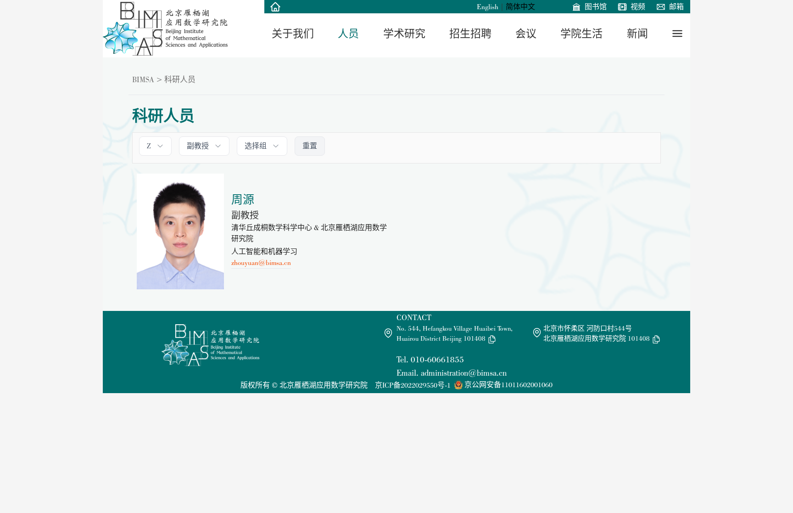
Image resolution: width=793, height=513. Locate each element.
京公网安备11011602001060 (508, 384)
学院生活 (581, 33)
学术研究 (404, 33)
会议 (525, 33)
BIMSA (143, 79)
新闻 (637, 33)
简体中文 (520, 6)
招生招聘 (470, 33)
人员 (348, 33)
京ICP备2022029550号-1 (413, 385)
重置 (309, 145)
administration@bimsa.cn (464, 372)
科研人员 (179, 79)
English (487, 6)
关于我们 (293, 33)
